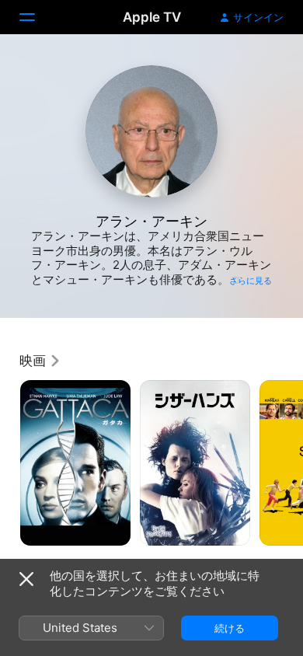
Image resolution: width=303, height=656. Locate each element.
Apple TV (152, 17)
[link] (40, 360)
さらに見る (250, 280)
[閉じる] (26, 579)
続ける (229, 628)
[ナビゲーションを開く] (36, 17)
